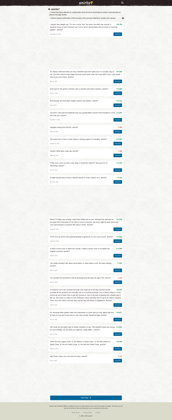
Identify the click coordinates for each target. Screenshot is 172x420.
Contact (98, 412)
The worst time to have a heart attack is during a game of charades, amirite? (78, 139)
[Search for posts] (122, 3)
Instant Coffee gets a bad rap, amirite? (64, 151)
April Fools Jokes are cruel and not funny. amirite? (68, 356)
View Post (117, 34)
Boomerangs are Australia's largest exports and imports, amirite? (74, 101)
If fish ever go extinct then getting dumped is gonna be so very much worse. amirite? (81, 237)
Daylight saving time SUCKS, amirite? (64, 127)
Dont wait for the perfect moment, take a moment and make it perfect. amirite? (79, 89)
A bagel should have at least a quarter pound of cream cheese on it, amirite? (78, 178)
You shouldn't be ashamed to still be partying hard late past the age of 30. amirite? (80, 278)
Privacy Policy (88, 412)
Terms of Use (76, 412)
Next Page (84, 398)
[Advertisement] (86, 53)
